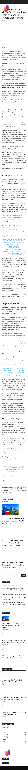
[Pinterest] (10, 23)
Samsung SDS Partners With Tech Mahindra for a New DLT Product (20, 489)
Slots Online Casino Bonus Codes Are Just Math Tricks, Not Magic (14, 598)
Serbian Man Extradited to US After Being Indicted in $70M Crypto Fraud (13, 521)
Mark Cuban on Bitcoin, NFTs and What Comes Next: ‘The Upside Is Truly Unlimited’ (13, 543)
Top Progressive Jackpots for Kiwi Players (12, 585)
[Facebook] (3, 23)
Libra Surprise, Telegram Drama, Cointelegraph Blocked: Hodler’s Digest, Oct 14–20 (8, 490)
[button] (2, 2)
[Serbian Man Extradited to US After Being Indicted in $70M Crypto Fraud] (14, 509)
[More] (17, 23)
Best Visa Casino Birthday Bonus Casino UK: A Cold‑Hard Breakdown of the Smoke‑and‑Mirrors (14, 593)
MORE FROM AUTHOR (9, 501)
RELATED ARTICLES (8, 499)
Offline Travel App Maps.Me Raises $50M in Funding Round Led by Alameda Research (13, 565)
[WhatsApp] (13, 23)
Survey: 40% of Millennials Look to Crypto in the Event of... (14, 713)
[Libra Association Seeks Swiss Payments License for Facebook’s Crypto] (14, 675)
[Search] (26, 2)
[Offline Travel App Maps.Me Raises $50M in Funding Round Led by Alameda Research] (14, 553)
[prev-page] (3, 571)
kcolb (4, 20)
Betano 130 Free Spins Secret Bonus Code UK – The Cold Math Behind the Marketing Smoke (14, 589)
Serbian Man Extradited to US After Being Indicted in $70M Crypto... (12, 625)
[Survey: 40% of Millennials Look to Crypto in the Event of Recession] (14, 708)
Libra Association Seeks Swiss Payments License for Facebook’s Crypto (14, 682)
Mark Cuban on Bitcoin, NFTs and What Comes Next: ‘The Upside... (13, 641)
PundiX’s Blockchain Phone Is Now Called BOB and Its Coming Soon (14, 698)
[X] (6, 23)
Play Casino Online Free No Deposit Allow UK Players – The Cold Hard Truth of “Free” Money (14, 603)
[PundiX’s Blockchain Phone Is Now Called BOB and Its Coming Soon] (14, 692)
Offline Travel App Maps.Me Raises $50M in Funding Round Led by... (12, 658)
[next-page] (5, 571)
